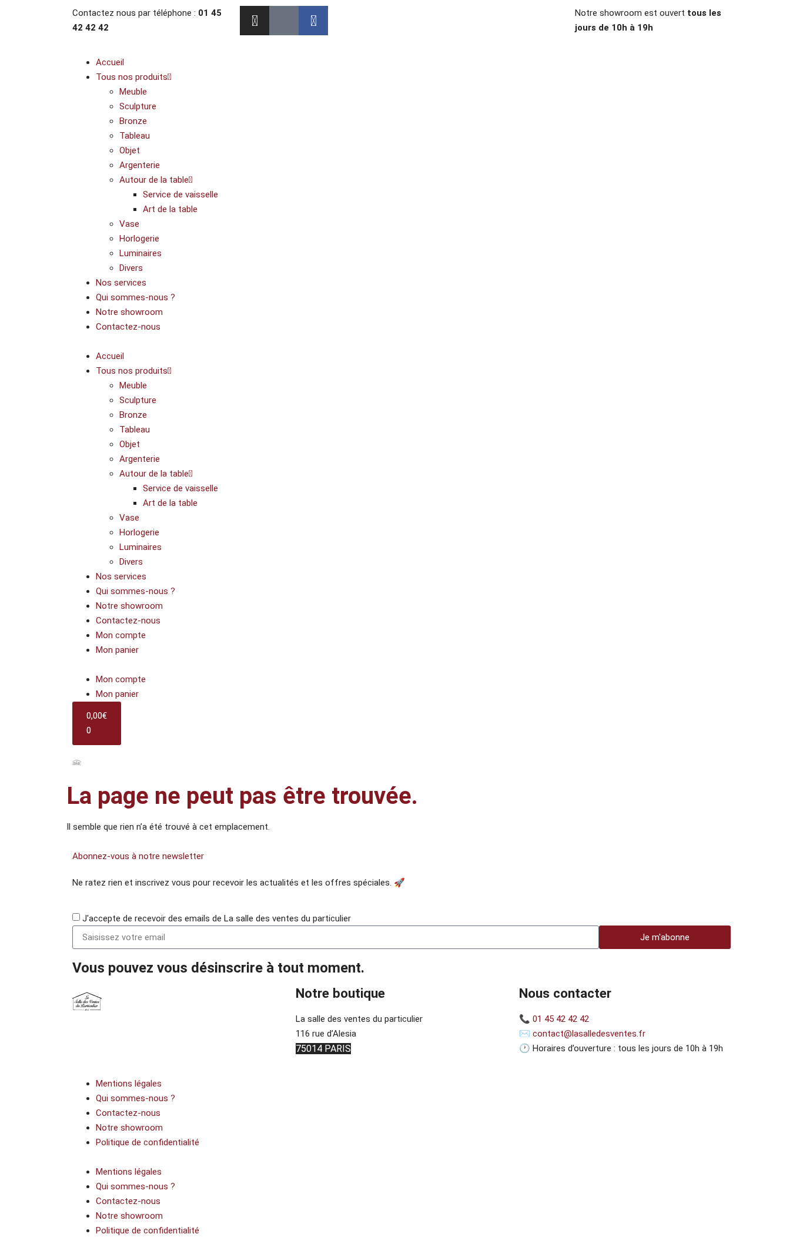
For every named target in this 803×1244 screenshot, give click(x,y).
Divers (131, 268)
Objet (129, 150)
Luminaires (140, 253)
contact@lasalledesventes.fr (589, 1033)
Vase (129, 224)
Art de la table (170, 209)
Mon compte (121, 635)
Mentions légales (129, 1083)
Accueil (110, 62)
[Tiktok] (284, 20)
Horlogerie (139, 238)
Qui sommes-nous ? (135, 297)
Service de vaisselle (180, 194)
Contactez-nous (128, 326)
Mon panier (117, 650)
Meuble (133, 91)
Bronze (133, 121)
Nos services (121, 282)
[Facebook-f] (313, 20)
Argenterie (139, 165)
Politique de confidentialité (147, 1142)
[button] (401, 341)
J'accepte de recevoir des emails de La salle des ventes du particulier (216, 918)
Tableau (134, 135)
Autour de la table (154, 180)
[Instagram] (254, 20)
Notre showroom (129, 312)
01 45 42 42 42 (561, 1019)
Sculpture (137, 106)
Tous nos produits (132, 77)
